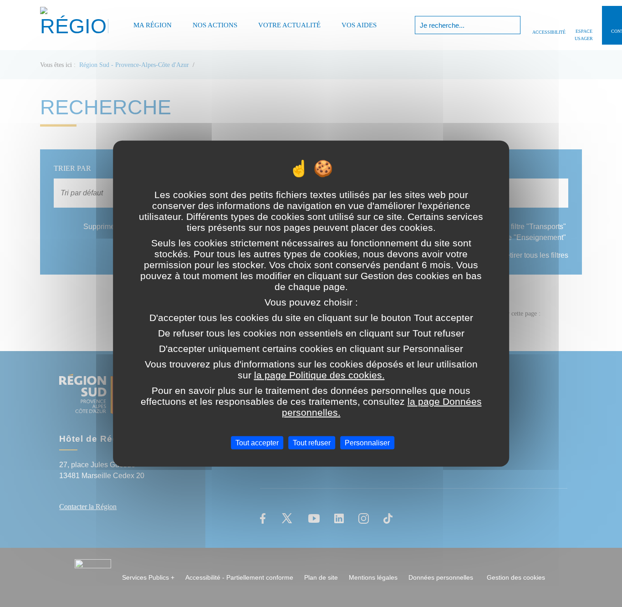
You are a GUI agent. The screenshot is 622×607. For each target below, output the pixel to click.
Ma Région (152, 25)
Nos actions (215, 25)
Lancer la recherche (512, 25)
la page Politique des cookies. (319, 375)
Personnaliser (367, 443)
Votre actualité (289, 25)
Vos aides (359, 25)
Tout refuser (312, 443)
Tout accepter (257, 443)
